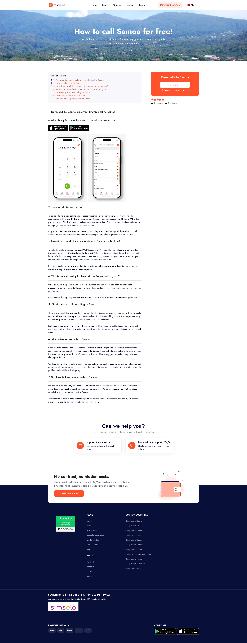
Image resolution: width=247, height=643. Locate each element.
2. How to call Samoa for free (66, 83)
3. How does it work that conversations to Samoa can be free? (80, 86)
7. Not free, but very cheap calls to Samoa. (72, 98)
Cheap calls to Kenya (133, 535)
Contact (130, 5)
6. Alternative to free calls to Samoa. (69, 95)
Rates (104, 5)
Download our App (170, 5)
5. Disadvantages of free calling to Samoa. (72, 92)
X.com (89, 576)
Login (142, 5)
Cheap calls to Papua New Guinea (138, 554)
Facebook (90, 562)
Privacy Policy (92, 530)
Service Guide (92, 544)
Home (95, 5)
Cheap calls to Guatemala (135, 563)
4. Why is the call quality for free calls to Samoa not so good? (80, 89)
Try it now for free (175, 84)
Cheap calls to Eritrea (133, 568)
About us (117, 5)
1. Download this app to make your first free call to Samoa (78, 80)
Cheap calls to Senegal (134, 559)
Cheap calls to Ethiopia (133, 540)
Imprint (89, 521)
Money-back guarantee (95, 535)
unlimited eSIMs (75, 599)
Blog (88, 549)
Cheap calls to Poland (133, 530)
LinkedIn (90, 571)
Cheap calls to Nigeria (133, 521)
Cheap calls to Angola (133, 549)
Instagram (90, 566)
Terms (89, 525)
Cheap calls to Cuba (132, 525)
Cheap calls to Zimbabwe (134, 544)
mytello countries (93, 540)
